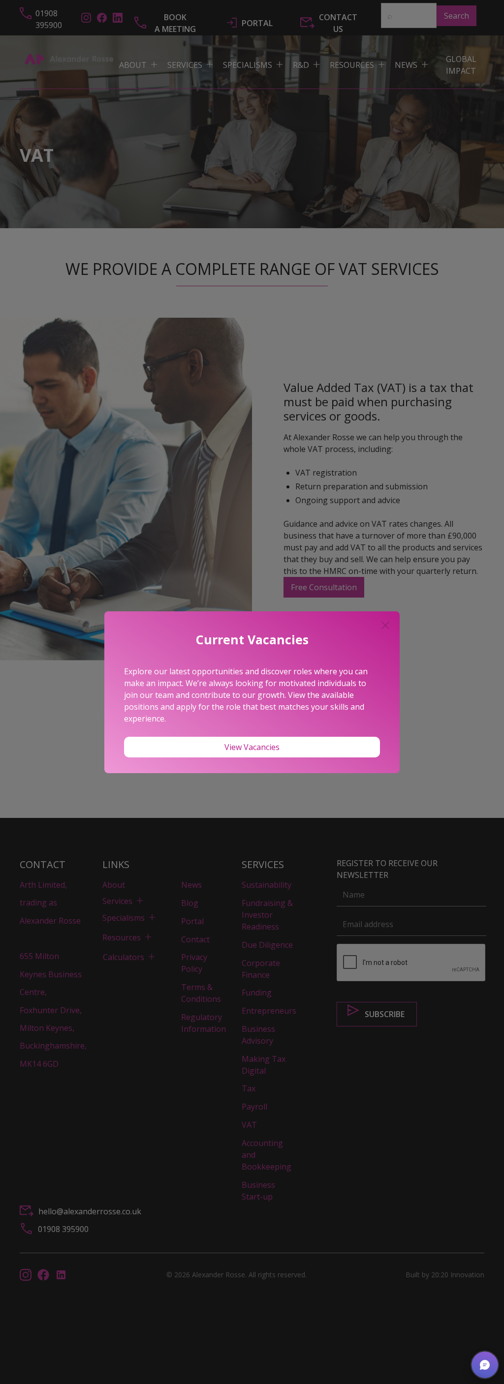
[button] (485, 1365)
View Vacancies (252, 747)
